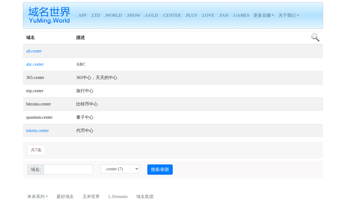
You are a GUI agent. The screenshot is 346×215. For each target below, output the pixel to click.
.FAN (223, 15)
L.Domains (118, 196)
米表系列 (36, 196)
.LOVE (207, 15)
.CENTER (171, 15)
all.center (34, 51)
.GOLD (151, 15)
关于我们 (287, 15)
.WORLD (113, 15)
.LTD (95, 15)
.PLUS (191, 15)
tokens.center (37, 130)
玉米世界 (91, 196)
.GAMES (241, 15)
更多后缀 (262, 15)
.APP (81, 15)
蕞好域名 (65, 196)
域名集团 (145, 196)
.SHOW (133, 15)
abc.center (35, 64)
